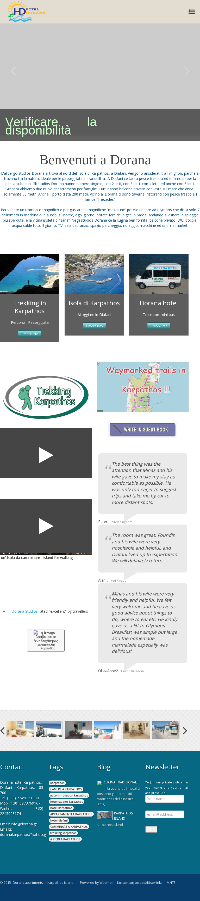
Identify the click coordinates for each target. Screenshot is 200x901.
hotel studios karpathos (66, 801)
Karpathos (57, 783)
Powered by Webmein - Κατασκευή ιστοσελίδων (117, 882)
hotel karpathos (61, 808)
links (158, 882)
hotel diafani (59, 820)
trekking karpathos (63, 833)
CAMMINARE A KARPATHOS (69, 827)
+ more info (29, 334)
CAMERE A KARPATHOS (66, 789)
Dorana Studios (24, 611)
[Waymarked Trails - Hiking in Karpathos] (143, 387)
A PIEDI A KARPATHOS (65, 839)
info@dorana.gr (24, 823)
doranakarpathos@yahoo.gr (23, 834)
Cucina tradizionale (121, 782)
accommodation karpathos (69, 795)
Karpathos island (123, 816)
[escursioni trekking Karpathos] (46, 397)
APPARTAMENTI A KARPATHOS (71, 814)
